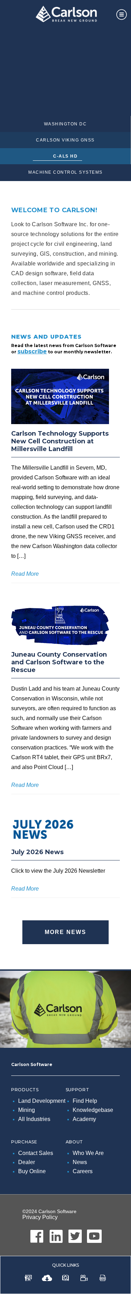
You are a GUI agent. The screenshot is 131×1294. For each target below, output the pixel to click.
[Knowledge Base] (65, 1279)
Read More (25, 574)
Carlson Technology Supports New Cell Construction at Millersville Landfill (60, 441)
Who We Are (88, 1153)
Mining (26, 1110)
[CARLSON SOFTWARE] (65, 16)
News (80, 1162)
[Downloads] (47, 1279)
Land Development (41, 1101)
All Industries (34, 1119)
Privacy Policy (40, 1217)
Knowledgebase (93, 1110)
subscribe (32, 351)
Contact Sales (35, 1153)
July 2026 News (37, 852)
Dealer (26, 1162)
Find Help (85, 1101)
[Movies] (84, 1279)
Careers (83, 1171)
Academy (84, 1119)
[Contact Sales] (28, 1279)
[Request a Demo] (103, 1279)
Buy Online (32, 1171)
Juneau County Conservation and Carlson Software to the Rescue (59, 662)
